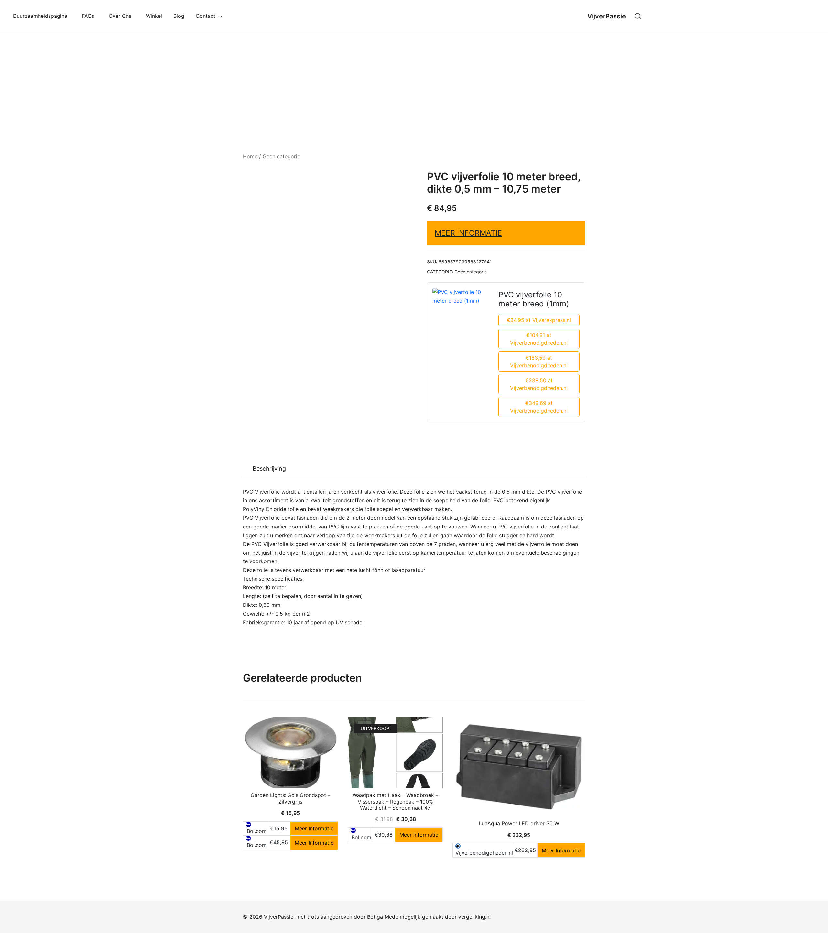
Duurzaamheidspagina (42, 16)
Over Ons (122, 16)
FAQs (89, 16)
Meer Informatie (468, 233)
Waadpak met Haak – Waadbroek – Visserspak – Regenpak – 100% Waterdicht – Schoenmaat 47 (395, 801)
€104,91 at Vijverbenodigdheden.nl (539, 339)
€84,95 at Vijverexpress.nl (539, 320)
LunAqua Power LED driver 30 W (519, 823)
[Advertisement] (414, 81)
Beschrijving (269, 468)
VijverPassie (606, 16)
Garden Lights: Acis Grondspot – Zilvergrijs (290, 798)
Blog (178, 16)
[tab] (269, 469)
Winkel (154, 16)
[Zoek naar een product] (638, 16)
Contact (205, 16)
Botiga (375, 917)
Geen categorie (281, 156)
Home (250, 156)
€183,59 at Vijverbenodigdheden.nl (539, 361)
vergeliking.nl (474, 917)
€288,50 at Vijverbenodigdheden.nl (539, 384)
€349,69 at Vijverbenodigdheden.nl (539, 407)
